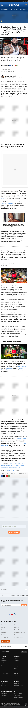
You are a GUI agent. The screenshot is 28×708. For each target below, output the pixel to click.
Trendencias (3, 683)
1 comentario (5, 65)
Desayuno (3, 632)
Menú (2, 5)
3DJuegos (16, 658)
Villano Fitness (22, 366)
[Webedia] (25, 1)
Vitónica (14, 4)
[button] (10, 76)
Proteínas (3, 627)
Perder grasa (17, 634)
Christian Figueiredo (6, 370)
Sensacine (16, 666)
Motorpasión (17, 675)
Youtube (12, 614)
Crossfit (17, 595)
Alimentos (16, 627)
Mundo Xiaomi (4, 665)
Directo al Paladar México (6, 699)
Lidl (9, 20)
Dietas (2, 629)
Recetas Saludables (18, 629)
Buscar (26, 646)
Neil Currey (20, 368)
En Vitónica (5, 222)
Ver (14, 532)
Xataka (2, 658)
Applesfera (3, 662)
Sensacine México (18, 695)
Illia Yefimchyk (11, 470)
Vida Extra (16, 660)
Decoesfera (3, 685)
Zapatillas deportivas (23, 20)
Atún (16, 20)
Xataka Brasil (4, 695)
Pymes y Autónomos (18, 685)
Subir (23, 651)
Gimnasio (4, 20)
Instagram (15, 614)
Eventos (7, 473)
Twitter (12, 65)
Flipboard (15, 65)
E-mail (17, 65)
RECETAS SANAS (14, 9)
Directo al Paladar (4, 675)
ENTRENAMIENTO (5, 9)
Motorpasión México (18, 699)
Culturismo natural (22, 473)
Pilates (22, 595)
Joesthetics (9, 368)
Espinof (15, 668)
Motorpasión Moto (18, 676)
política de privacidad (18, 607)
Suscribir (24, 605)
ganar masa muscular (19, 637)
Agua (12, 20)
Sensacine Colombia (18, 697)
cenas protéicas (4, 637)
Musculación (4, 624)
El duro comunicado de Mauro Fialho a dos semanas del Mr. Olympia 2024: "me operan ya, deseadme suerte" (14, 591)
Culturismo (14, 473)
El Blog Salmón (17, 683)
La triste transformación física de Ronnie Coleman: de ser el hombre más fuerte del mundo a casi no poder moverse (13, 465)
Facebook (10, 65)
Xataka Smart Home (5, 663)
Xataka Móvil (4, 660)
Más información (15, 706)
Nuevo (26, 5)
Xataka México (4, 693)
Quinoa (12, 595)
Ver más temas (5, 641)
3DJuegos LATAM (18, 693)
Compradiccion (4, 687)
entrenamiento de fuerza (19, 632)
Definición (3, 634)
